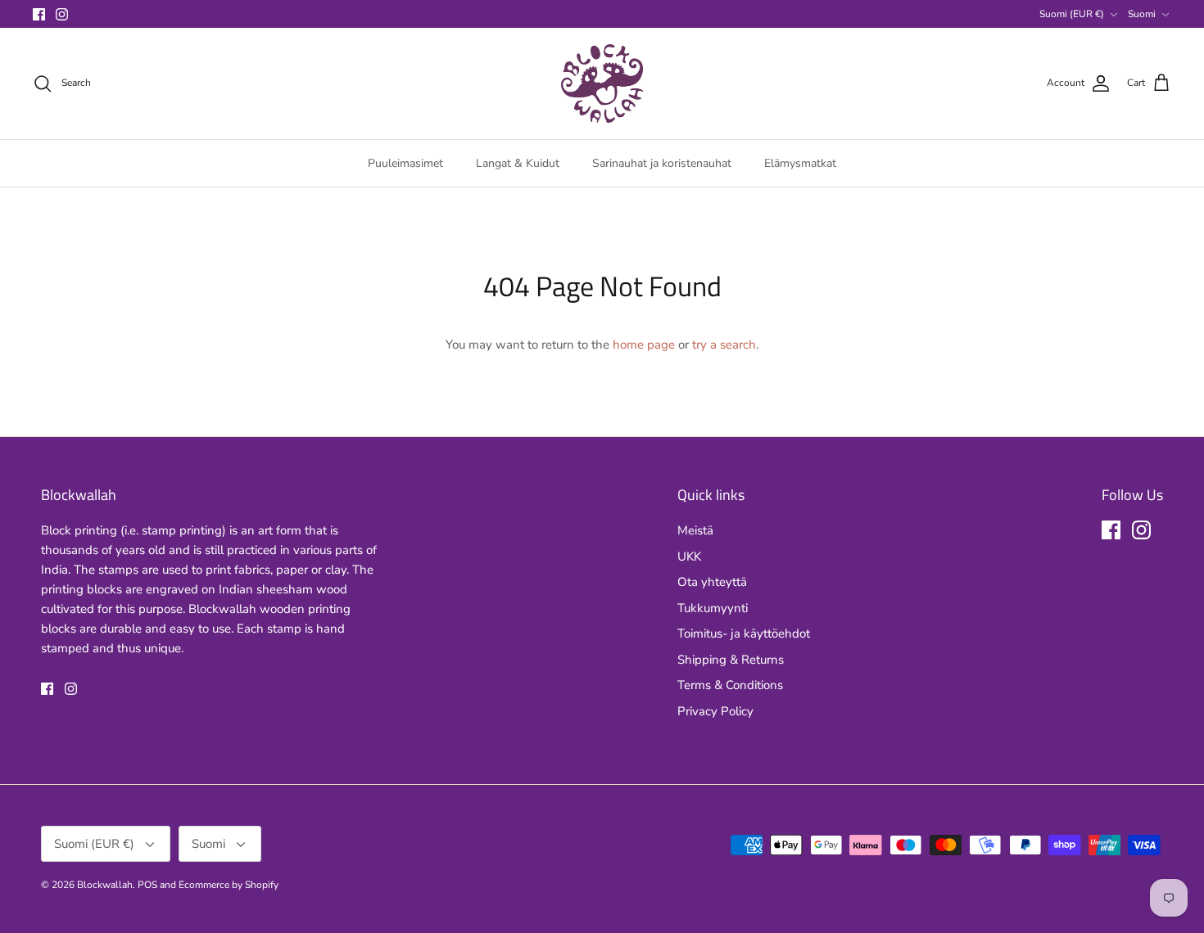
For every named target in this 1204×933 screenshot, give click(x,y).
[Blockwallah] (602, 83)
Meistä (695, 530)
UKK (689, 556)
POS (147, 884)
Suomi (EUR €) (1071, 13)
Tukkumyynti (712, 608)
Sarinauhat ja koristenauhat (661, 163)
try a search (724, 344)
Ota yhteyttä (712, 582)
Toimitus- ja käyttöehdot (743, 633)
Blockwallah (105, 884)
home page (644, 344)
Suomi (1142, 13)
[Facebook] (39, 14)
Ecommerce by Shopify (228, 884)
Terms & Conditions (730, 685)
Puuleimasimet (405, 163)
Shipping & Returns (730, 659)
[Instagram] (62, 14)
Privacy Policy (715, 711)
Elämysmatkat (800, 163)
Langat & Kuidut (517, 163)
